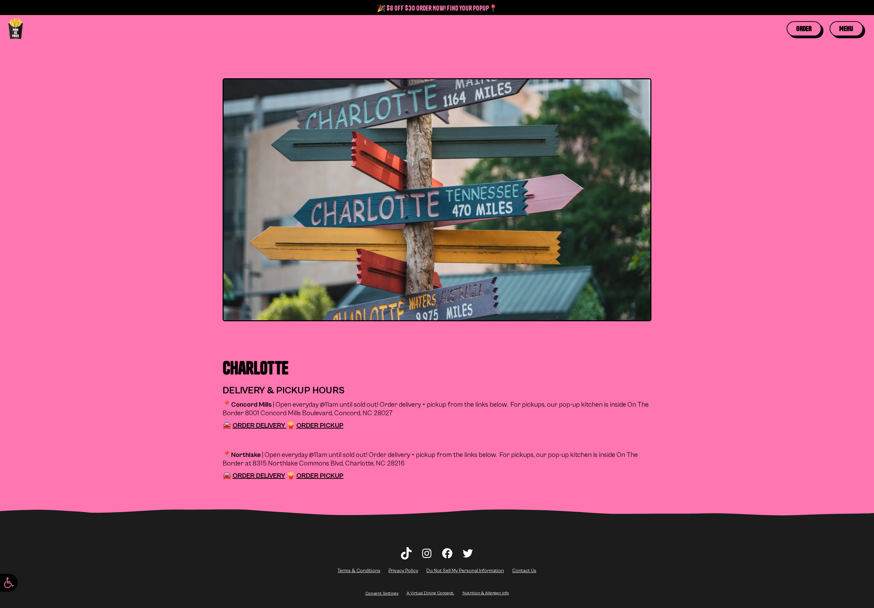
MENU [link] (846, 28)
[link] (9, 583)
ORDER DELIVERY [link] (259, 426)
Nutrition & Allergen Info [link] (486, 593)
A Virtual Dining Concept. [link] (430, 593)
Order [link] (804, 28)
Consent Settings (381, 593)
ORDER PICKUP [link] (319, 426)
